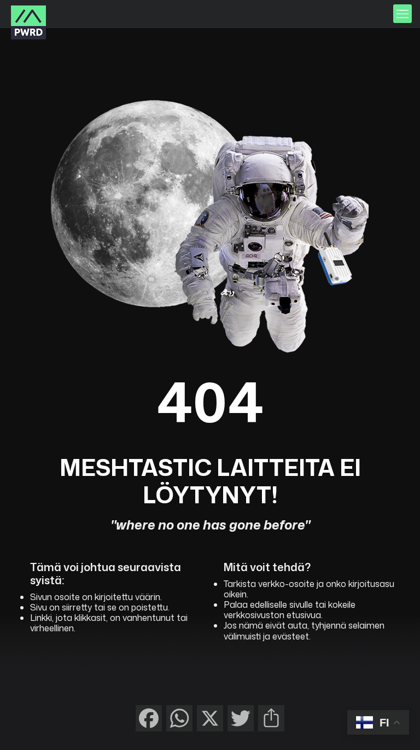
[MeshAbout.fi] (28, 22)
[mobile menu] (402, 13)
